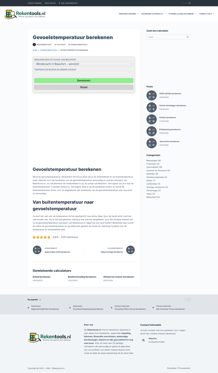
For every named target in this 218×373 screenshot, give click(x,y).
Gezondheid (152, 167)
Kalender (150, 174)
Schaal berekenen (41, 277)
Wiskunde (151, 197)
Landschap (151, 183)
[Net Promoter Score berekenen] (153, 307)
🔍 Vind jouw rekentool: (68, 3)
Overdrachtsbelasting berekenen (88, 309)
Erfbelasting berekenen (170, 129)
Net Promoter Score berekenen (170, 309)
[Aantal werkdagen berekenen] (151, 107)
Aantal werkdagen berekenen (172, 105)
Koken (149, 180)
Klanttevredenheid (155, 177)
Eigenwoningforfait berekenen (45, 309)
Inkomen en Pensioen (156, 170)
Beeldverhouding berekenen (82, 277)
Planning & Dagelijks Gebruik (181, 14)
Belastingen (151, 160)
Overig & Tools (205, 14)
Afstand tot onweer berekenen (118, 277)
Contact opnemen (35, 3)
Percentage (151, 190)
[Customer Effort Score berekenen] (111, 307)
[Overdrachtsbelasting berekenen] (70, 307)
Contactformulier (156, 342)
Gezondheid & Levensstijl (152, 14)
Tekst (149, 194)
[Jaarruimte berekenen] (151, 143)
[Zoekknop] (187, 36)
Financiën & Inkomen (127, 14)
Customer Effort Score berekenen (130, 309)
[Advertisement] (84, 128)
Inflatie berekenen (167, 117)
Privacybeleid (50, 3)
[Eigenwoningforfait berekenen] (28, 307)
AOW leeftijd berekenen (170, 93)
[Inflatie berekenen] (151, 119)
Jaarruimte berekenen (169, 141)
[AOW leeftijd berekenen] (151, 95)
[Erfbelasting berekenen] (151, 131)
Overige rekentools (79, 45)
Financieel (151, 164)
